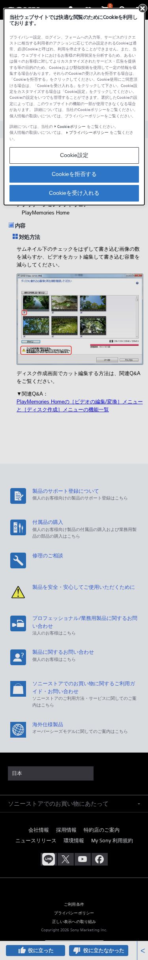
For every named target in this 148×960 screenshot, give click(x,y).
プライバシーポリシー (89, 132)
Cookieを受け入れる (74, 193)
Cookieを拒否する (74, 174)
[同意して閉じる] (142, 8)
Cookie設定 (74, 155)
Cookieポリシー (71, 126)
